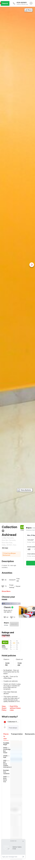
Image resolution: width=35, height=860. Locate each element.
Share (30, 10)
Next (31, 264)
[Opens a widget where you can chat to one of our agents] (13, 848)
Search (5, 3)
